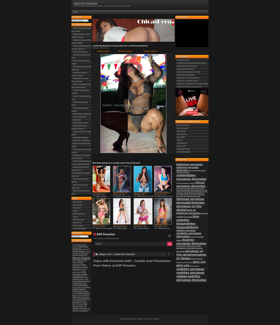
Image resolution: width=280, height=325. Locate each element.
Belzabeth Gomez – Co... (120, 193)
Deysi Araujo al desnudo (183, 188)
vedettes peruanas (190, 269)
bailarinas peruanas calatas (123, 196)
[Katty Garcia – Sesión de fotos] (144, 179)
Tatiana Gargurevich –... (120, 225)
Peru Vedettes (77, 208)
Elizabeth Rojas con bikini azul (82, 114)
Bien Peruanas (77, 202)
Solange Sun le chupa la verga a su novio (189, 86)
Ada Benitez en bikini (183, 60)
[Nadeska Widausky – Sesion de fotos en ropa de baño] (103, 211)
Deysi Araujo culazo (188, 191)
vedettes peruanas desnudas (191, 278)
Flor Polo (83, 269)
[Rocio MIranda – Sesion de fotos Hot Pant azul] (164, 211)
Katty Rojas (76, 283)
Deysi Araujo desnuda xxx (196, 193)
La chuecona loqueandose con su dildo (188, 72)
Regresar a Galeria (125, 51)
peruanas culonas (185, 248)
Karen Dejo (76, 281)
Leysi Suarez (77, 287)
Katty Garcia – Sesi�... (140, 193)
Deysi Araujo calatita (194, 190)
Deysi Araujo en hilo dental (197, 194)
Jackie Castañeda (80, 275)
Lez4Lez (75, 211)
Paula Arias (78, 301)
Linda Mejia (86, 287)
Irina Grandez (79, 273)
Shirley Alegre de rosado (80, 52)
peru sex (199, 261)
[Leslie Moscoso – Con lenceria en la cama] (103, 179)
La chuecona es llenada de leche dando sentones (192, 63)
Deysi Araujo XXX (181, 196)
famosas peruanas (193, 196)
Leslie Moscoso (80, 285)
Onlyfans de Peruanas (183, 149)
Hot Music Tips (77, 222)
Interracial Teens (78, 205)
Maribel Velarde (78, 291)
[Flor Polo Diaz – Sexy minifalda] (144, 211)
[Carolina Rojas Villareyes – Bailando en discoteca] (164, 179)
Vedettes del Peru (78, 225)
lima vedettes (187, 218)
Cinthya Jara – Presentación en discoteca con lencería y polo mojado (81, 143)
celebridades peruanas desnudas (191, 177)
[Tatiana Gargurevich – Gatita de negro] (123, 211)
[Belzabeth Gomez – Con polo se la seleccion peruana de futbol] (123, 179)
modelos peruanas (186, 230)
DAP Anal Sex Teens (79, 214)
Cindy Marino (79, 251)
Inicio (76, 12)
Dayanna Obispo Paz (80, 255)
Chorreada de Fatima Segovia (186, 69)
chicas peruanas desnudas (191, 184)
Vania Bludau (83, 311)
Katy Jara (83, 283)
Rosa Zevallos (83, 303)
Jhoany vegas (83, 279)
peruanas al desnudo (182, 246)
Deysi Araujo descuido (200, 191)
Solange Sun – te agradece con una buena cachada (192, 84)
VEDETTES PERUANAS (85, 3)
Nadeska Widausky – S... (100, 225)
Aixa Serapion (77, 245)
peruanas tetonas (196, 259)
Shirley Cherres (80, 308)
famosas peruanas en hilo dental (190, 206)
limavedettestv (187, 227)
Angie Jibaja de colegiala (80, 137)
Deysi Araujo (81, 258)
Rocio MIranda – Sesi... (161, 225)
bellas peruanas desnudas (196, 170)
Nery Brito (84, 299)
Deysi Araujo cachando (197, 188)
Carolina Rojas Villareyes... (162, 193)
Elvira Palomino (79, 266)
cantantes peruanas (183, 172)
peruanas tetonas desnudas (184, 262)
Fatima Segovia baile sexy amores (187, 66)
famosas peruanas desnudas (190, 200)
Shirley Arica (83, 306)
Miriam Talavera (78, 295)
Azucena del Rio (85, 249)
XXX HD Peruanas (78, 219)
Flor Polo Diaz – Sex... (140, 225)
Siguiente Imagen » (151, 51)
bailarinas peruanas (101, 196)
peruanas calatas (195, 246)
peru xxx (182, 265)
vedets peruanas (194, 266)
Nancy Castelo (76, 299)
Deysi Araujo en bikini (182, 194)
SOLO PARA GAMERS (79, 228)
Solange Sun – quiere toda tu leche (187, 81)
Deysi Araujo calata (181, 190)
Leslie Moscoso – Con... (100, 193)
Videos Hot (183, 56)
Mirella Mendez (83, 293)
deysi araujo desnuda (182, 193)
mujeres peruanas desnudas (191, 241)
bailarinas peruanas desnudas (102, 229)
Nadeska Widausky (83, 297)
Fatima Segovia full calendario (186, 75)
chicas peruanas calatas (185, 183)
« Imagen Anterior (103, 51)
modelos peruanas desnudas (188, 235)
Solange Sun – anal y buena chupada (188, 78)
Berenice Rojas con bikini (80, 123)
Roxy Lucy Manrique (78, 304)
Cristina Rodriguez (82, 253)
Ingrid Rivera (77, 272)
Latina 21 (76, 217)
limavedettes (186, 223)
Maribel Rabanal (79, 289)
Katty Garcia (85, 281)
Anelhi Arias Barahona (80, 248)
